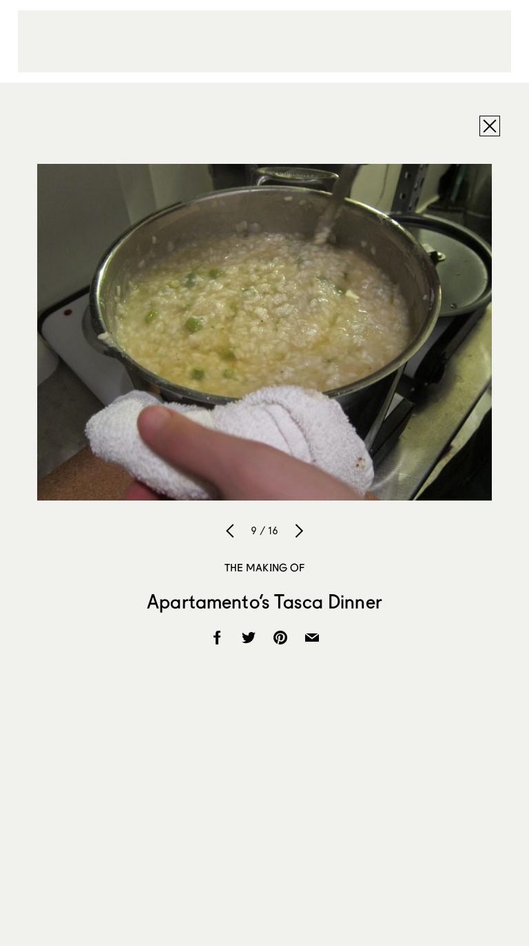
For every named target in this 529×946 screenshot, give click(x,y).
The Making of (265, 567)
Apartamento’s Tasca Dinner (264, 601)
